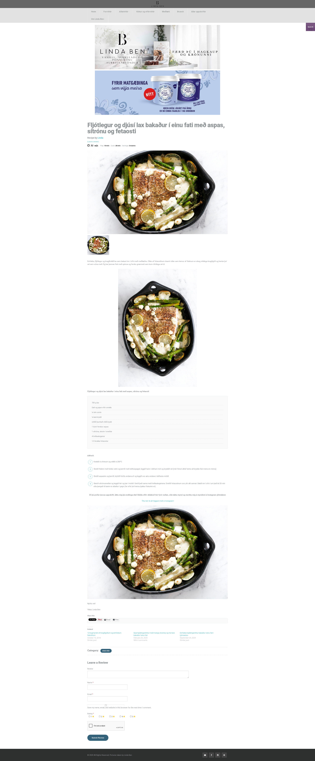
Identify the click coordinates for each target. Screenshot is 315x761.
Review (90, 669)
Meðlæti (166, 11)
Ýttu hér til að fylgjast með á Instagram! (157, 501)
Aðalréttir (123, 11)
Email (89, 694)
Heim (93, 11)
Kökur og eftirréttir (145, 11)
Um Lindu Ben (97, 19)
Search (310, 27)
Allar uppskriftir (198, 11)
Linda (100, 137)
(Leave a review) (93, 142)
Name (89, 682)
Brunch (180, 11)
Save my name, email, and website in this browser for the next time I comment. (119, 707)
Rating (90, 714)
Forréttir (107, 11)
